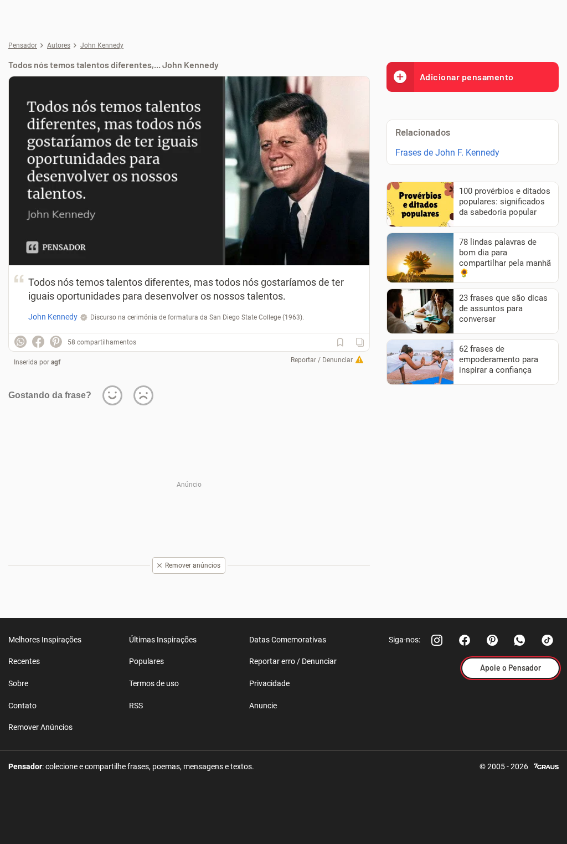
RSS (136, 705)
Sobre (18, 683)
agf (55, 362)
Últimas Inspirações (163, 639)
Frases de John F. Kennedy (447, 152)
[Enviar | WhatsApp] (20, 342)
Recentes (24, 661)
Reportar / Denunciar (322, 360)
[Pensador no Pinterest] (492, 640)
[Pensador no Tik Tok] (548, 640)
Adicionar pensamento (467, 76)
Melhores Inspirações (44, 639)
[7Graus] (546, 765)
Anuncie (263, 705)
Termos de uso (154, 683)
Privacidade (269, 683)
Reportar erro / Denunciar (293, 661)
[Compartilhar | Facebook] (38, 342)
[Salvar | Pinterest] (56, 342)
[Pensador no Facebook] (464, 640)
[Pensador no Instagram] (437, 640)
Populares (146, 661)
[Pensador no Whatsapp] (520, 640)
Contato (22, 705)
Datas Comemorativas (287, 639)
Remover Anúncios (40, 727)
